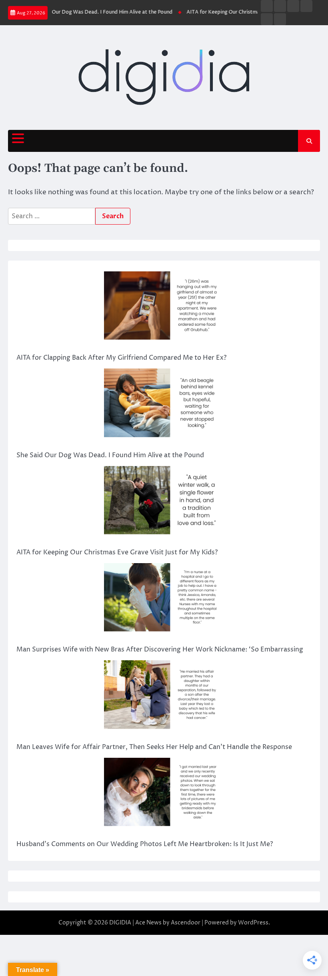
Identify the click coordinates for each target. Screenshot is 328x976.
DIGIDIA (120, 922)
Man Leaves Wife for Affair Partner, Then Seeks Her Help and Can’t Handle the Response (154, 747)
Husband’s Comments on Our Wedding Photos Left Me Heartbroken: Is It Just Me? (144, 844)
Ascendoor (185, 922)
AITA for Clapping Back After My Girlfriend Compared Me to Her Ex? (121, 357)
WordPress (253, 922)
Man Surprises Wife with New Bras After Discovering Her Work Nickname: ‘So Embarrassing (159, 649)
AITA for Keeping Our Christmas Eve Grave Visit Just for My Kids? (117, 552)
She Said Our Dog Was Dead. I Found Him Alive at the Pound (92, 12)
